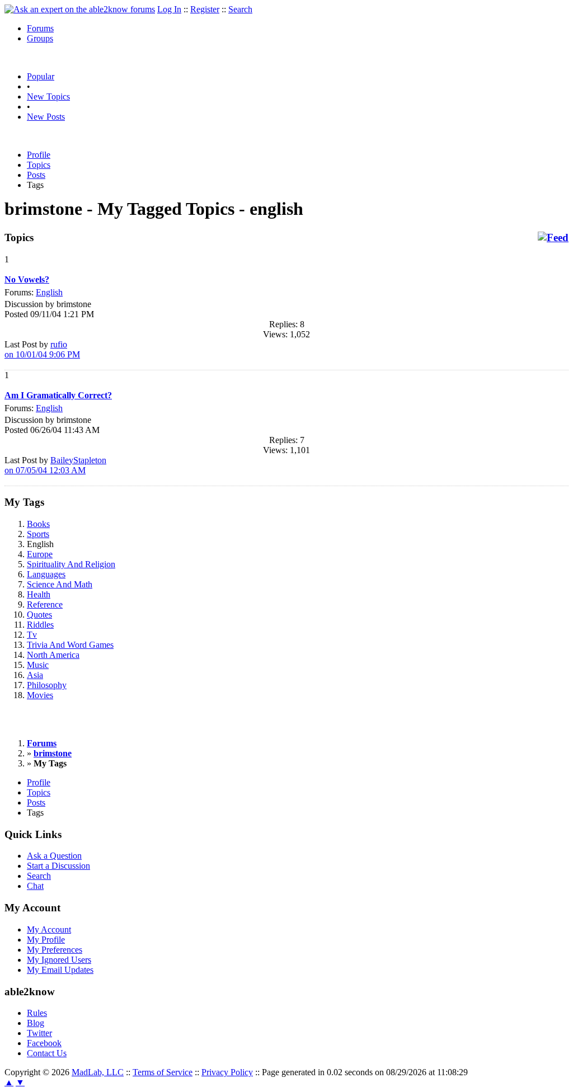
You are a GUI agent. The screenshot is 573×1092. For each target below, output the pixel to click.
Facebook (44, 1043)
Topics (38, 165)
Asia (35, 675)
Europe (40, 554)
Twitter (39, 1033)
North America (53, 655)
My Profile (46, 939)
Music (38, 665)
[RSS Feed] (553, 238)
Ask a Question (54, 855)
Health (38, 594)
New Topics (48, 96)
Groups (40, 38)
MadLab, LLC (98, 1072)
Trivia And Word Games (70, 644)
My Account (49, 929)
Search (240, 9)
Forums (40, 28)
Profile (38, 154)
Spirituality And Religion (71, 564)
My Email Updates (60, 970)
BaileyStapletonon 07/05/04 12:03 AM (55, 465)
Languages (46, 574)
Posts (36, 175)
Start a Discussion (58, 865)
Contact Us (47, 1053)
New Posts (46, 116)
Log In (169, 9)
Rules (37, 1013)
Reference (45, 604)
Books (38, 524)
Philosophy (47, 685)
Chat (35, 886)
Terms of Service (162, 1072)
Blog (35, 1023)
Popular (40, 76)
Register (204, 9)
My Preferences (54, 949)
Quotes (39, 614)
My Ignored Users (59, 959)
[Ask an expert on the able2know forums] (79, 9)
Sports (38, 534)
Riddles (40, 624)
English (49, 292)
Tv (32, 634)
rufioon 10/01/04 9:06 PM (42, 349)
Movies (40, 695)
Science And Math (59, 584)
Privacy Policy (227, 1072)
